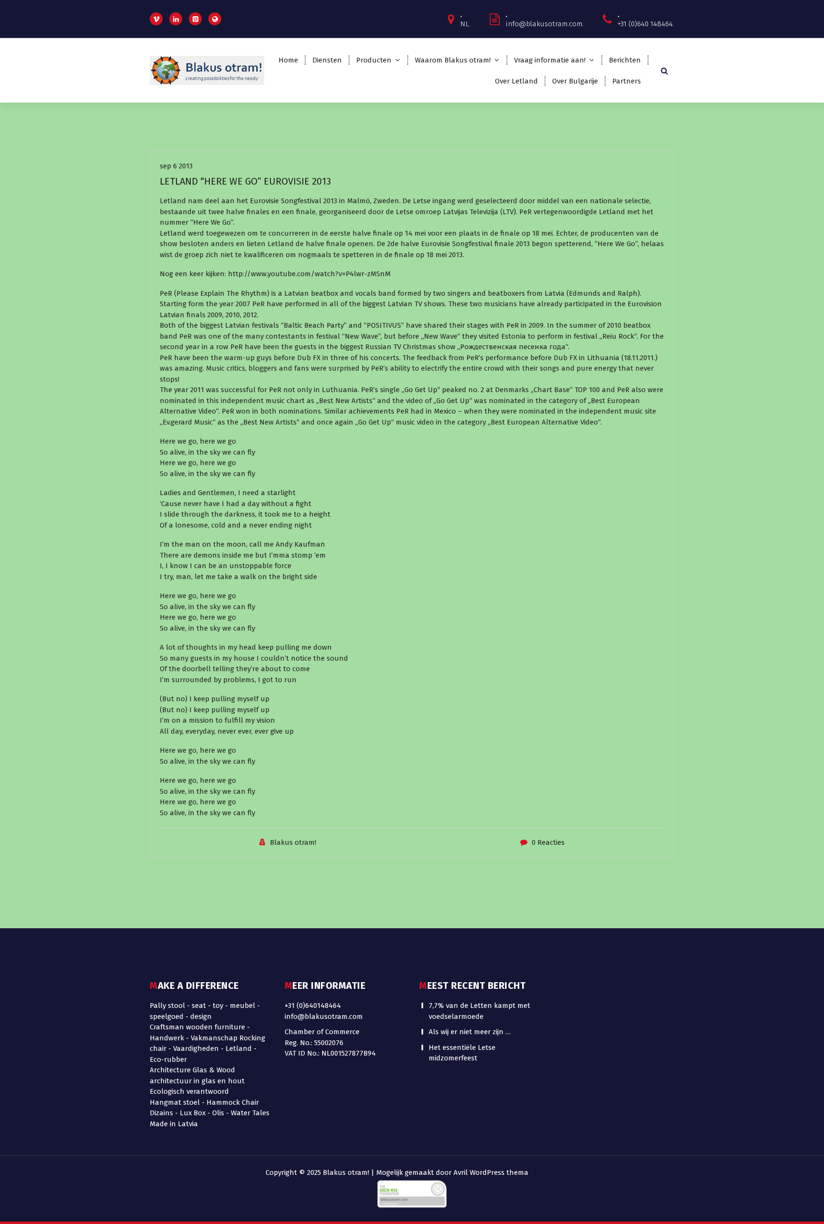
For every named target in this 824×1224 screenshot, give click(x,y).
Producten (373, 60)
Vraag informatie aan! (550, 60)
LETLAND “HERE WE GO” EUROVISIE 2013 (245, 181)
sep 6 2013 (176, 166)
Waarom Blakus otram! (453, 60)
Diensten (327, 60)
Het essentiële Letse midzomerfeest (462, 1053)
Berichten (625, 60)
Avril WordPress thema (490, 1172)
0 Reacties (548, 842)
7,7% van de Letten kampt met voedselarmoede (479, 1011)
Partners (626, 81)
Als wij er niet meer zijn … (470, 1031)
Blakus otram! (293, 842)
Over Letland (516, 81)
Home (288, 60)
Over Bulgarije (575, 81)
